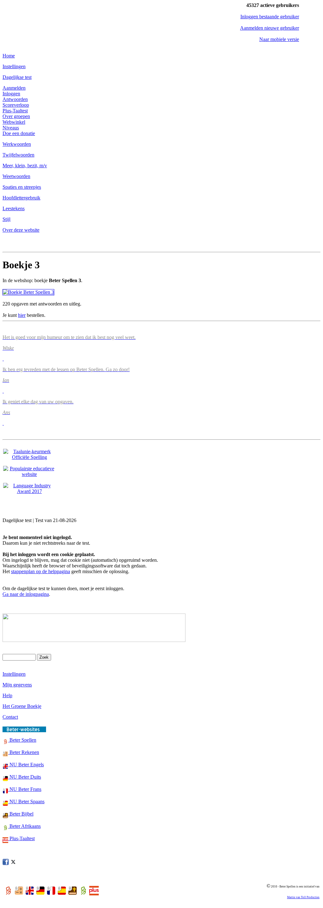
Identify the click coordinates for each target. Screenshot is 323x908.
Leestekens (14, 208)
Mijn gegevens (17, 684)
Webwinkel (14, 122)
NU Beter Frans (24, 789)
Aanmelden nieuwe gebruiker (269, 28)
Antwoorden (15, 99)
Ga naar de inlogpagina (26, 594)
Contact (10, 717)
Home (9, 55)
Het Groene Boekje (22, 706)
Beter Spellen (22, 740)
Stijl (6, 219)
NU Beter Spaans (26, 801)
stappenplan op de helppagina (40, 571)
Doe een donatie (19, 133)
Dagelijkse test (17, 77)
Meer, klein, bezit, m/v (25, 165)
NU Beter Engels (26, 764)
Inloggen (11, 93)
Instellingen (14, 66)
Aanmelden (14, 88)
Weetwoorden (16, 176)
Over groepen (16, 116)
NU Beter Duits (24, 777)
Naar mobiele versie (279, 39)
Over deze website (21, 230)
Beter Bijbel (20, 813)
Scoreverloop (16, 105)
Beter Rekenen (23, 752)
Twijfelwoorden (18, 154)
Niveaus (11, 127)
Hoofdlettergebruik (21, 197)
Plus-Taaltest (15, 110)
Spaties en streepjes (22, 187)
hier (22, 315)
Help (7, 695)
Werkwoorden (17, 144)
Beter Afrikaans (24, 826)
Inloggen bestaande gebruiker (269, 16)
